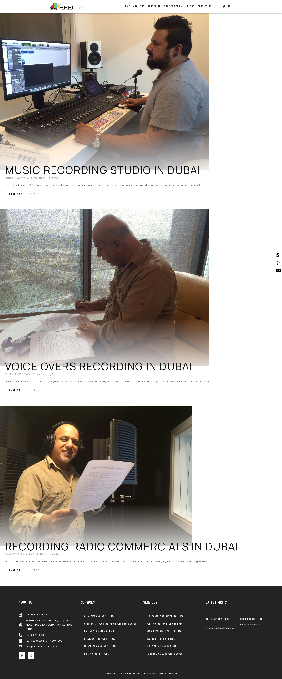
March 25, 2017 (13, 554)
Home (127, 6)
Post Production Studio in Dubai (165, 623)
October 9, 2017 (14, 177)
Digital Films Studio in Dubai (100, 631)
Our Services (172, 6)
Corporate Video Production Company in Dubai (110, 623)
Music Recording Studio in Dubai (103, 170)
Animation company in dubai (100, 616)
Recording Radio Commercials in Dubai (121, 546)
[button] (228, 630)
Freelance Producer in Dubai (100, 638)
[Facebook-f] (223, 6)
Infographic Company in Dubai (101, 646)
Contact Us (205, 6)
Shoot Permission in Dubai (161, 646)
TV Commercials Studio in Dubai (164, 654)
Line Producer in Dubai (97, 654)
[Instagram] (229, 6)
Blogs (191, 6)
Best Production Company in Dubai (228, 619)
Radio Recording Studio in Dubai (164, 631)
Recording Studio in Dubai (161, 638)
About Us (139, 6)
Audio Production (35, 177)
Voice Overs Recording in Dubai (99, 366)
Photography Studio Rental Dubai (165, 616)
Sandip (56, 177)
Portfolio (154, 6)
